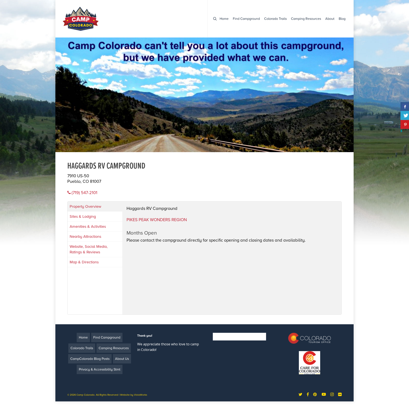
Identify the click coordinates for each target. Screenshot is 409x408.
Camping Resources (114, 348)
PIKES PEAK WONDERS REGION (157, 219)
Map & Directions (84, 262)
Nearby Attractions (85, 236)
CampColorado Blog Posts (89, 359)
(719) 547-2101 (84, 192)
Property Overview (85, 206)
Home (83, 337)
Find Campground (106, 337)
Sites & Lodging (83, 216)
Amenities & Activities (88, 226)
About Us (122, 359)
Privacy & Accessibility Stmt (99, 369)
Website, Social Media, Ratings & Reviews (89, 249)
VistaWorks (140, 394)
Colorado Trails (82, 348)
